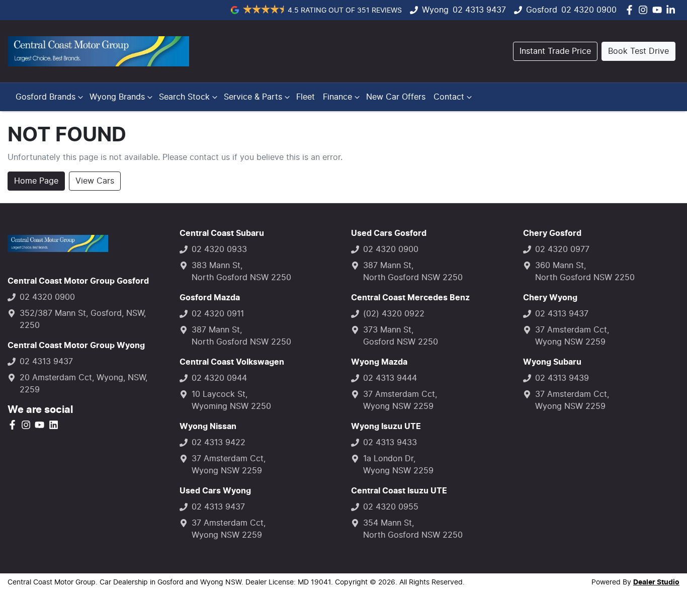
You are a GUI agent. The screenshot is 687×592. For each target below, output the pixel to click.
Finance (337, 97)
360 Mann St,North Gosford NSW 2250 (585, 272)
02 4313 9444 (390, 378)
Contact (449, 97)
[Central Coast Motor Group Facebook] (631, 10)
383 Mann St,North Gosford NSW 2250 (241, 272)
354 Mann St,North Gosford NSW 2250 (413, 529)
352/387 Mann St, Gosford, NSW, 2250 (83, 319)
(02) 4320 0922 (393, 314)
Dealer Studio (656, 582)
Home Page (36, 181)
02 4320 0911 (218, 314)
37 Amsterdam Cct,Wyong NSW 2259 (229, 465)
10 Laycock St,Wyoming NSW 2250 (231, 400)
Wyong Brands (117, 97)
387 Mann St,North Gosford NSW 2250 (241, 336)
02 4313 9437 (479, 10)
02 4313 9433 (390, 443)
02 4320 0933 (219, 249)
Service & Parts (253, 97)
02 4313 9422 (218, 443)
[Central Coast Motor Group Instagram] (645, 10)
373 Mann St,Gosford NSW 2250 (400, 336)
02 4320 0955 (390, 507)
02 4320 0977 (562, 249)
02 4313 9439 (562, 378)
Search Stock (184, 97)
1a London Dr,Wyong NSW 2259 (398, 465)
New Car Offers (395, 97)
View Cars (94, 181)
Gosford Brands (45, 97)
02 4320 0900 (589, 10)
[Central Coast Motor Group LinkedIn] (672, 10)
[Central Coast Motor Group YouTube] (659, 10)
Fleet (305, 97)
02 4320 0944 (219, 378)
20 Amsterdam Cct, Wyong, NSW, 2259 (83, 384)
